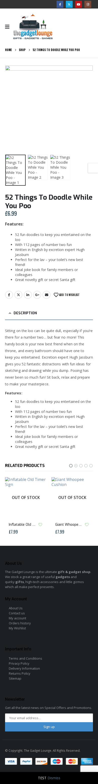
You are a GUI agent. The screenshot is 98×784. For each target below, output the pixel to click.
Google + (37, 295)
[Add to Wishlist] (40, 524)
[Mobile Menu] (9, 27)
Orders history (20, 623)
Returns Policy (19, 673)
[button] (11, 109)
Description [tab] (25, 313)
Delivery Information (24, 668)
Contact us (17, 613)
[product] (72, 497)
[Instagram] (87, 4)
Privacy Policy (19, 663)
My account (17, 618)
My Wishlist (17, 628)
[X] (69, 4)
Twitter (18, 295)
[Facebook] (60, 4)
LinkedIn (28, 295)
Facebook (9, 295)
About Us (16, 608)
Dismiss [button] (53, 777)
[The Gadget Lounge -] (33, 27)
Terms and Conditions (25, 658)
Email (46, 295)
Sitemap (15, 678)
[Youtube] (78, 4)
